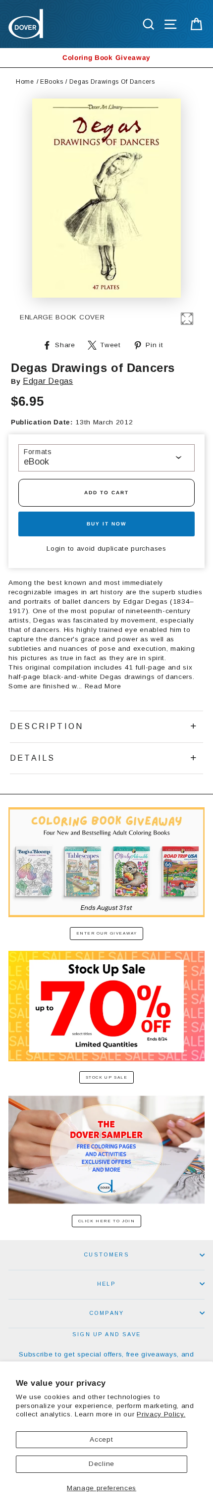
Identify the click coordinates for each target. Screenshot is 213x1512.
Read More (103, 686)
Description (46, 726)
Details (32, 758)
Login (56, 548)
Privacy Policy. (161, 1414)
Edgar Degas (48, 381)
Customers (106, 1254)
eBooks (51, 81)
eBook (36, 461)
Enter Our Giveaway (106, 933)
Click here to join (106, 1221)
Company (106, 1313)
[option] (106, 57)
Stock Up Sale (107, 1077)
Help (106, 1284)
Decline (101, 1463)
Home (25, 81)
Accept (101, 1439)
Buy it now (106, 523)
